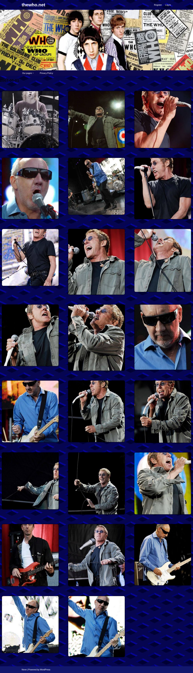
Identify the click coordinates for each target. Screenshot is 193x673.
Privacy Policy (46, 73)
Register (158, 5)
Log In (168, 5)
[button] (33, 73)
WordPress (45, 670)
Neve (24, 670)
